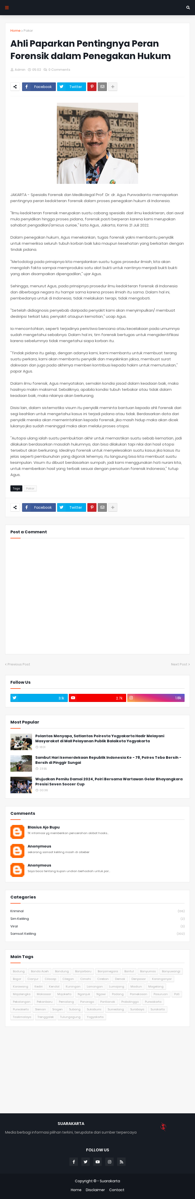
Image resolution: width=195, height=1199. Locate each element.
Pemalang (66, 1002)
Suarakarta (110, 1181)
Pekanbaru (45, 1002)
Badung (19, 971)
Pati (177, 994)
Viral (97, 926)
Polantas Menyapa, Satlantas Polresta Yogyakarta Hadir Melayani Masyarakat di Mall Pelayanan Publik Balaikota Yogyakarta (99, 739)
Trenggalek (46, 1017)
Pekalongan (21, 1002)
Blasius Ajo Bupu (44, 827)
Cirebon (103, 979)
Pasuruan (161, 994)
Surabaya (137, 1009)
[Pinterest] (91, 86)
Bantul (129, 971)
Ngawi (101, 994)
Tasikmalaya (22, 1017)
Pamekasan (138, 994)
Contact (116, 1190)
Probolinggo (130, 1002)
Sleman (40, 1009)
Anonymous (39, 846)
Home (15, 30)
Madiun (136, 986)
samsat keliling (97, 933)
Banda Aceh (40, 971)
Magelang (156, 986)
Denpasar (139, 979)
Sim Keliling (97, 918)
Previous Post (19, 664)
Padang (118, 994)
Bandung (62, 971)
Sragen (57, 1009)
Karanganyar (162, 979)
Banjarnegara (108, 971)
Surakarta (158, 1009)
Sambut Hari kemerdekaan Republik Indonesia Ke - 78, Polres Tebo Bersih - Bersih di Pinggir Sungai (108, 760)
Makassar (44, 994)
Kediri (39, 986)
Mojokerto (64, 994)
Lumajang (116, 986)
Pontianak (107, 1002)
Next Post (179, 664)
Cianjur (32, 979)
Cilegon (68, 979)
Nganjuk (84, 994)
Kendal (54, 986)
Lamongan (95, 986)
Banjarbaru (83, 971)
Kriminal (97, 911)
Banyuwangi (171, 971)
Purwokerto (21, 1009)
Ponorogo (87, 1002)
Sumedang (116, 1009)
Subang (74, 1009)
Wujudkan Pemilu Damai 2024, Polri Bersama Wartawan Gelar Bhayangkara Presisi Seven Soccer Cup (109, 782)
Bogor (17, 979)
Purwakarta (153, 1002)
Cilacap (50, 979)
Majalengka (21, 994)
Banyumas (148, 971)
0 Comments (59, 69)
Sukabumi (94, 1009)
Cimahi (85, 979)
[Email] (102, 86)
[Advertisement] (97, 1069)
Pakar (28, 30)
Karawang (20, 986)
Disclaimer (95, 1190)
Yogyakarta (95, 1017)
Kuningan (73, 986)
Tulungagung (70, 1017)
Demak (120, 979)
